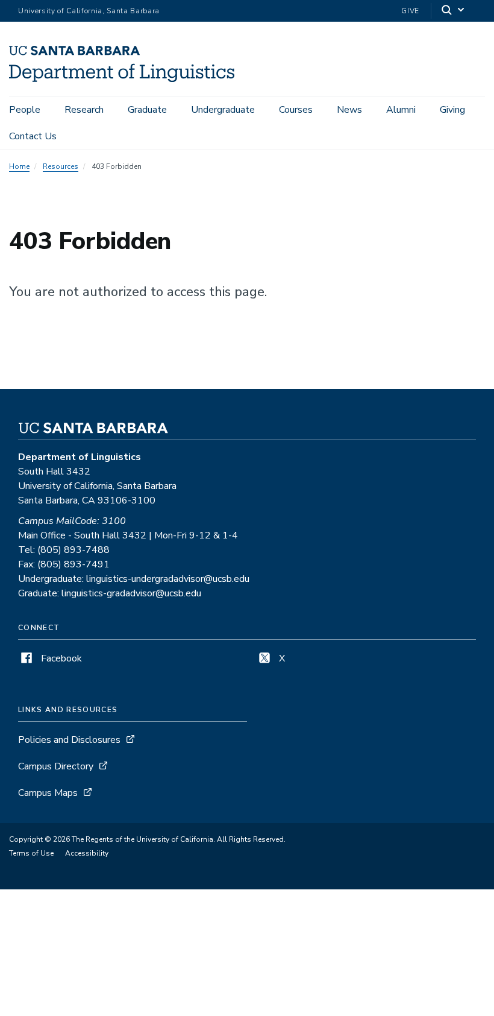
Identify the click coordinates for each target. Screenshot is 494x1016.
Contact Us (33, 136)
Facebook (60, 658)
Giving (452, 109)
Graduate (147, 109)
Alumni (401, 109)
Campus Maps (48, 793)
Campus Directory (55, 766)
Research (84, 109)
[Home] (121, 79)
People (24, 109)
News (349, 109)
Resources (60, 166)
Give (410, 11)
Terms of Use (31, 853)
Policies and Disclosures (69, 739)
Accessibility (86, 853)
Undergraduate (223, 109)
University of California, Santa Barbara (89, 11)
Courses (296, 109)
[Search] (453, 11)
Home (19, 166)
